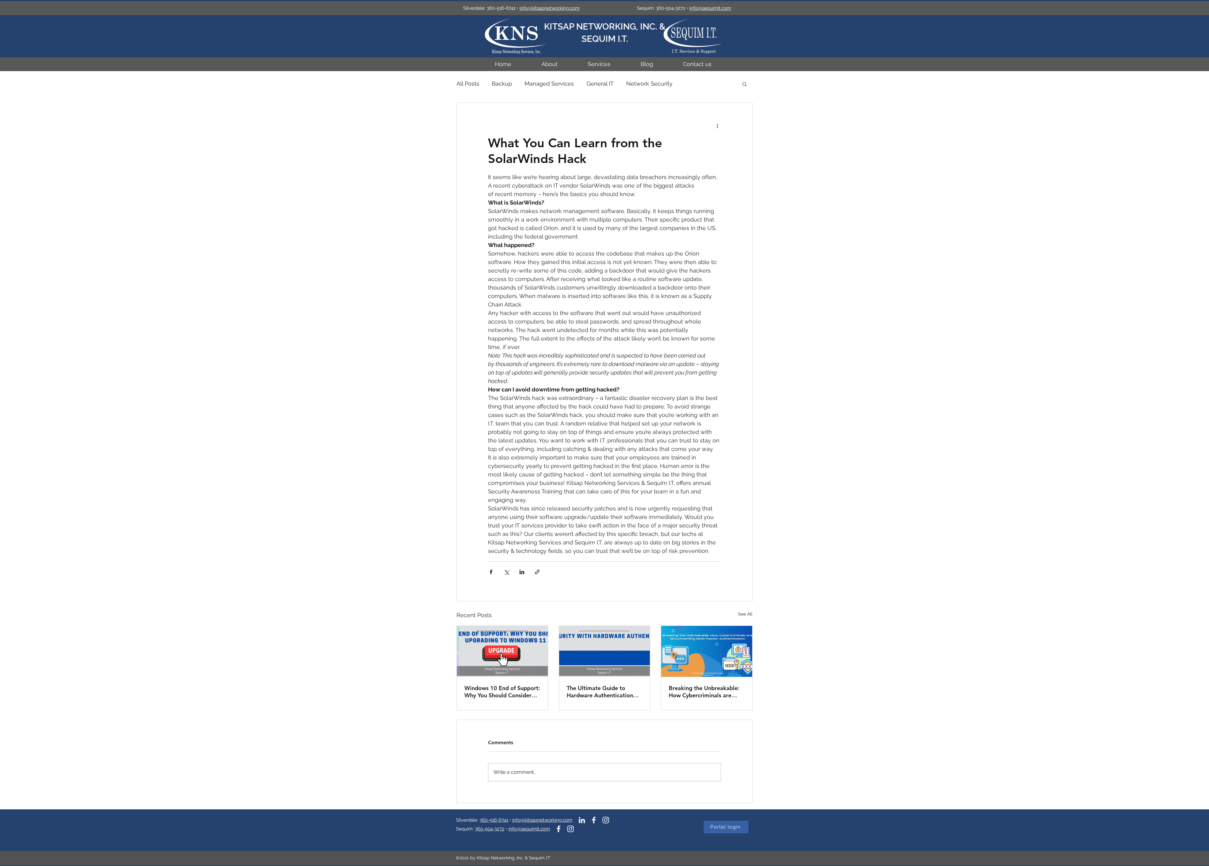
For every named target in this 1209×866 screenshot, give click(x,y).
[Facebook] (593, 820)
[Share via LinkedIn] (522, 572)
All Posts (468, 83)
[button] (744, 83)
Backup (502, 83)
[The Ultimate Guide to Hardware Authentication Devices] (604, 651)
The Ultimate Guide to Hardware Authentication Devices (600, 691)
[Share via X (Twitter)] (506, 572)
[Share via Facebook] (491, 572)
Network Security (649, 83)
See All (745, 613)
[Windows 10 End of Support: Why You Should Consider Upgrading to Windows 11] (502, 651)
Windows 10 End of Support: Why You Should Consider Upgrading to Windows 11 (502, 691)
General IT (600, 83)
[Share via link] (537, 572)
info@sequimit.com (710, 8)
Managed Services (549, 83)
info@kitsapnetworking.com (542, 820)
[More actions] (717, 125)
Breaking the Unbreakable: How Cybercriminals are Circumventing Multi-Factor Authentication (705, 691)
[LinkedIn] (581, 820)
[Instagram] (605, 820)
